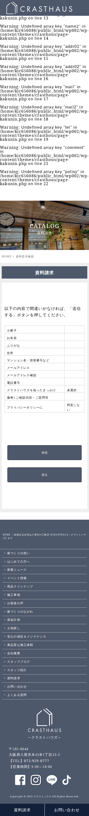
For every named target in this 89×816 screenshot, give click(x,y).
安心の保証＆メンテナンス (26, 636)
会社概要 (13, 653)
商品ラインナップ (20, 586)
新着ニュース (17, 569)
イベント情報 (17, 578)
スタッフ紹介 (17, 670)
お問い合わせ (67, 810)
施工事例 (13, 595)
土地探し (13, 628)
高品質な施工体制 (20, 645)
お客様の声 (15, 603)
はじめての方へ (18, 561)
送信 (44, 452)
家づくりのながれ (20, 611)
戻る (44, 475)
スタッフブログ (18, 661)
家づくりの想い (18, 553)
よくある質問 (17, 695)
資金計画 (13, 619)
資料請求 (22, 810)
